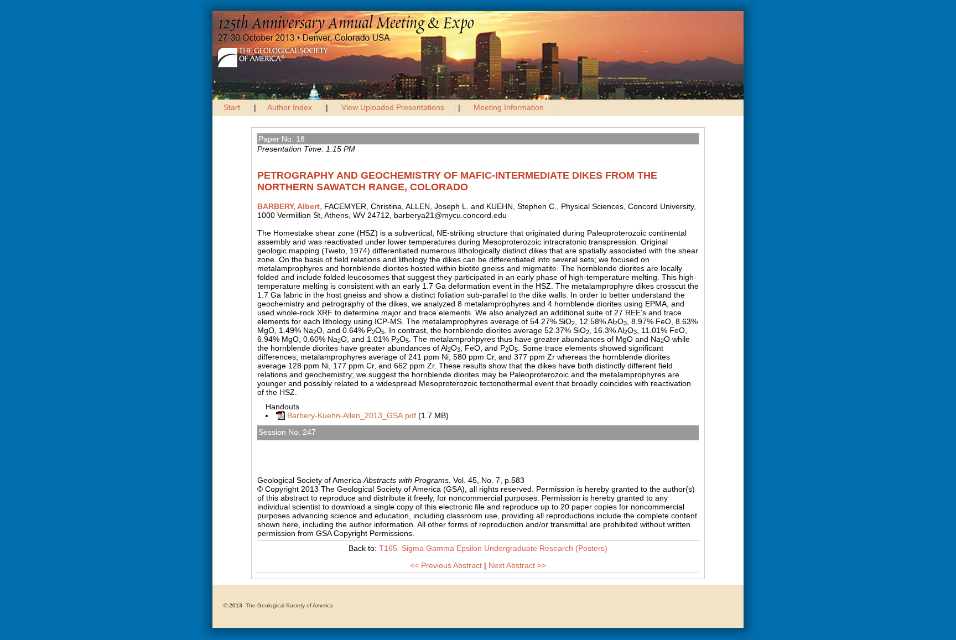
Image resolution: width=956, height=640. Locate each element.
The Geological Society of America (289, 605)
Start (232, 107)
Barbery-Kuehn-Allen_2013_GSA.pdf (351, 415)
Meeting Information (509, 107)
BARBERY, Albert (288, 206)
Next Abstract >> (517, 565)
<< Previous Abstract (446, 565)
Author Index (289, 107)
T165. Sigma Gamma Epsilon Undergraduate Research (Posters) (377, 444)
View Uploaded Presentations (392, 107)
